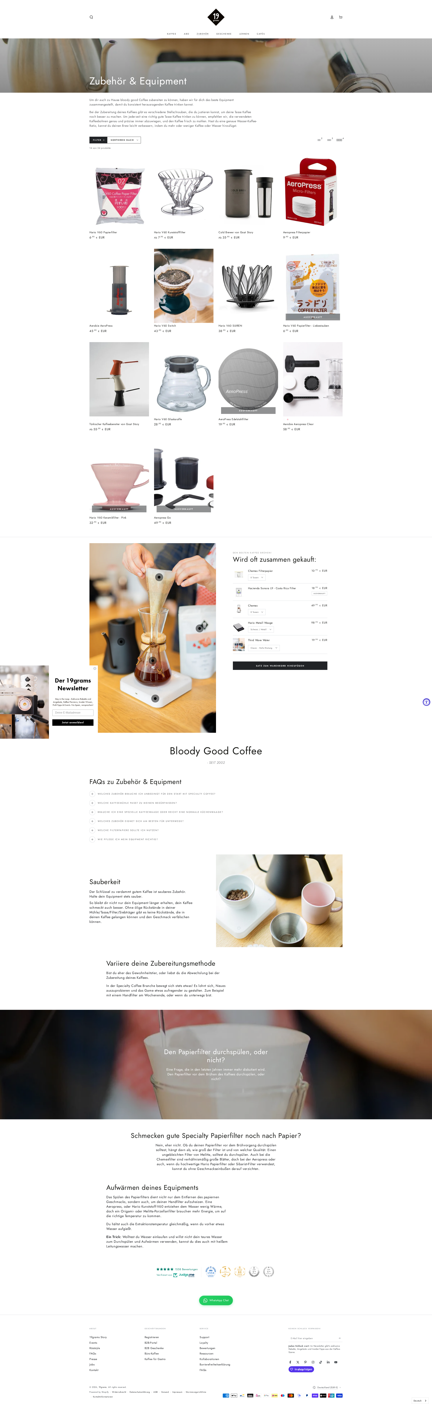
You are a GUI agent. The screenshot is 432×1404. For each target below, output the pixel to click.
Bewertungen (207, 1348)
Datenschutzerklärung (140, 1392)
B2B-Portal (151, 1343)
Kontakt (93, 1370)
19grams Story (98, 1337)
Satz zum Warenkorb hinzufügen (280, 665)
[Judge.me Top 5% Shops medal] (254, 1271)
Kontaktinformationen (103, 1396)
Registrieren (152, 1337)
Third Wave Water (259, 640)
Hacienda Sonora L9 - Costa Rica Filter (272, 588)
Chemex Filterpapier (260, 571)
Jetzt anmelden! (73, 722)
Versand (165, 1392)
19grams (103, 1387)
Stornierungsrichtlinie (196, 1392)
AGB (155, 1392)
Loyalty (204, 1343)
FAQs (92, 1353)
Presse (93, 1359)
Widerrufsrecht (119, 1392)
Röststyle (94, 1348)
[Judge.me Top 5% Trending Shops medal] (268, 1271)
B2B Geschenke (154, 1348)
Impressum (177, 1392)
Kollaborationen (209, 1359)
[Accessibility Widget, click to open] (426, 702)
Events (93, 1343)
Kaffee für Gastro (155, 1359)
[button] (91, 17)
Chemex (253, 606)
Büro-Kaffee (152, 1353)
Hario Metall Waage (260, 623)
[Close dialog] (95, 668)
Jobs (91, 1364)
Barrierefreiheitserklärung (215, 1364)
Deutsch (418, 1400)
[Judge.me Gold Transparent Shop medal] (225, 1271)
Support (204, 1337)
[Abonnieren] (341, 1338)
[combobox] (420, 1400)
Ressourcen (206, 1353)
